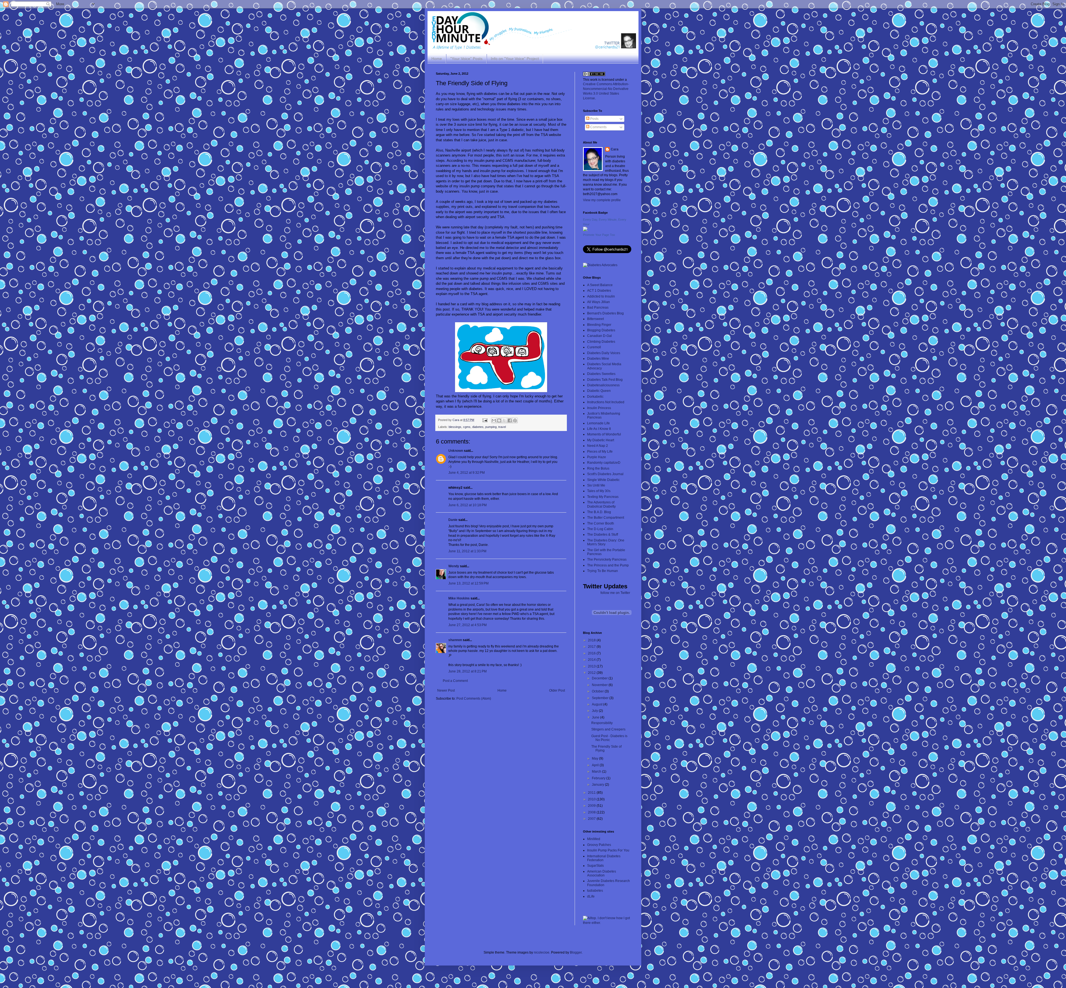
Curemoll (594, 347)
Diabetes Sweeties (601, 374)
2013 (592, 666)
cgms (467, 427)
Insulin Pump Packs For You (608, 850)
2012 (592, 673)
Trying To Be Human (602, 571)
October (598, 691)
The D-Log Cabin (600, 529)
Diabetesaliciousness (603, 385)
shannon (455, 640)
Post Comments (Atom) (473, 698)
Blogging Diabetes (601, 330)
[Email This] (494, 420)
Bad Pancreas (598, 307)
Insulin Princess (599, 408)
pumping (491, 427)
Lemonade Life (598, 423)
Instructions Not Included (605, 402)
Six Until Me (596, 485)
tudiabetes (595, 891)
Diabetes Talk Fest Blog (605, 380)
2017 (592, 647)
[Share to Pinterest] (515, 420)
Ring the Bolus (598, 468)
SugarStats (595, 866)
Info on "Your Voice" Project (515, 58)
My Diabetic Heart (600, 440)
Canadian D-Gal (599, 336)
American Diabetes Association (601, 873)
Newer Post (446, 690)
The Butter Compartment (605, 518)
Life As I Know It (599, 429)
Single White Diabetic (603, 480)
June (596, 717)
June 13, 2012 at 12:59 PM (468, 583)
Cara (615, 149)
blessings (455, 427)
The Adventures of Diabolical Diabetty (601, 504)
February (599, 778)
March (597, 771)
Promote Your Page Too (599, 234)
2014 (592, 660)
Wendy (453, 566)
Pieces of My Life (600, 451)
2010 (592, 799)
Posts (594, 119)
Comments (598, 127)
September (600, 698)
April (596, 765)
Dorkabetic (595, 397)
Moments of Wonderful (604, 434)
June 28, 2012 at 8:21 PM (467, 671)
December (600, 678)
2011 (592, 793)
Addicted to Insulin (601, 296)
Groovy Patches (599, 845)
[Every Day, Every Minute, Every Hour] (585, 230)
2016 (592, 653)
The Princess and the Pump (608, 565)
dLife (591, 896)
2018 (592, 640)
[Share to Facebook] (509, 420)
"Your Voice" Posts (466, 58)
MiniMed (593, 839)
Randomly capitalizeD (603, 463)
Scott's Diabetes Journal (605, 474)
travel (502, 427)
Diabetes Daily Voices (603, 353)
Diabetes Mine (598, 359)
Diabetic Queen (599, 391)
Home (436, 58)
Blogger (576, 952)
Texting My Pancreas (603, 497)
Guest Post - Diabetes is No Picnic (609, 738)
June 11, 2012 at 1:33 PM (467, 551)
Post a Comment (455, 681)
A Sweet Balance (600, 285)
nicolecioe (541, 952)
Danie (452, 520)
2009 (592, 806)
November (600, 685)
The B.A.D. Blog (599, 512)
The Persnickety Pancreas (607, 559)
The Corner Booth (600, 523)
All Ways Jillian (598, 302)
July (595, 711)
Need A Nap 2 (597, 446)
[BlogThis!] (499, 420)
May (595, 758)
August (597, 704)
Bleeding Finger (599, 325)
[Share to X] (504, 420)
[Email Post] (484, 420)
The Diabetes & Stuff (602, 534)
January (598, 785)
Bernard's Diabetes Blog (605, 313)
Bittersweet (595, 319)
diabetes (478, 427)
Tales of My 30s (598, 491)
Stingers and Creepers (608, 729)
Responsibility (602, 723)
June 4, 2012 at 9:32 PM (466, 473)
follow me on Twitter (615, 593)
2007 (592, 819)
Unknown (455, 451)
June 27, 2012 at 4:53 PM (467, 625)
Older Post (557, 690)
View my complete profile (602, 200)
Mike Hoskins (459, 598)
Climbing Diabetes (601, 342)
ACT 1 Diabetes (599, 291)
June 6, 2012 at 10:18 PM (467, 505)
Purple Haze (596, 457)
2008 (592, 812)
